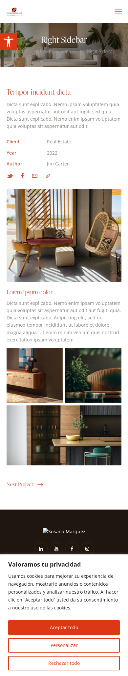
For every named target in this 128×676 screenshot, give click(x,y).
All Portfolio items (52, 51)
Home (20, 51)
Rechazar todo (64, 663)
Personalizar (64, 645)
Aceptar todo (64, 627)
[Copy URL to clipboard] (48, 175)
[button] (8, 41)
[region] (64, 615)
